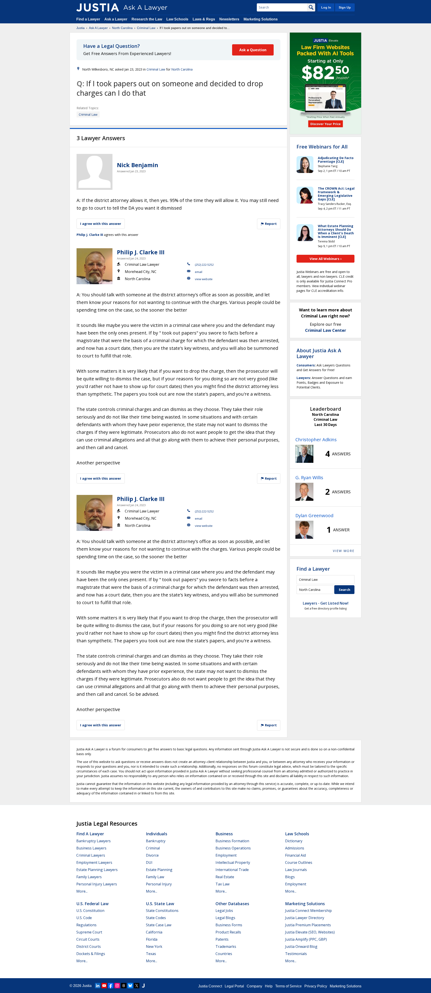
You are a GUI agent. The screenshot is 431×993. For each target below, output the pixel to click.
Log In (326, 7)
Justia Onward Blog (301, 946)
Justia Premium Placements (308, 924)
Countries (224, 953)
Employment (226, 855)
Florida (151, 939)
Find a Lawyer (88, 19)
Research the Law (147, 19)
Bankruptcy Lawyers (93, 840)
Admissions (294, 848)
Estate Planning (159, 869)
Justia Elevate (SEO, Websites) (310, 932)
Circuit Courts (87, 939)
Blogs (290, 876)
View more (343, 551)
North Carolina (122, 28)
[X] (136, 985)
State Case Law (158, 924)
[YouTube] (104, 985)
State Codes (156, 917)
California (154, 932)
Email (198, 272)
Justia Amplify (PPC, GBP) (306, 939)
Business (224, 833)
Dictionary (293, 840)
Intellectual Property (233, 862)
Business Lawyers (91, 848)
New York (154, 946)
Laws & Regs (204, 19)
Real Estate (225, 876)
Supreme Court (89, 932)
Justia (80, 28)
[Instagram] (117, 985)
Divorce (152, 855)
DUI (149, 862)
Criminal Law (146, 28)
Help (269, 986)
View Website (204, 279)
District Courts (88, 946)
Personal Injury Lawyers (96, 884)
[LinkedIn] (97, 985)
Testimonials (296, 953)
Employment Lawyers (94, 862)
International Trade (232, 869)
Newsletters (229, 19)
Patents (222, 939)
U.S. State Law (160, 903)
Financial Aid (295, 855)
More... (82, 891)
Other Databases (232, 903)
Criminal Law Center (325, 330)
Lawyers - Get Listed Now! (325, 603)
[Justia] (97, 7)
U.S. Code (84, 917)
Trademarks (226, 946)
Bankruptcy (155, 840)
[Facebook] (110, 985)
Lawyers (303, 378)
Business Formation (232, 840)
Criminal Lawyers (90, 855)
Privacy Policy (315, 986)
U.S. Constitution (90, 910)
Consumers (306, 365)
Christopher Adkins (316, 440)
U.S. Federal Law (92, 903)
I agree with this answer (100, 223)
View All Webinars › (326, 258)
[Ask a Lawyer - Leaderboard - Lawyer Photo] (304, 454)
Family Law (155, 876)
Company (254, 986)
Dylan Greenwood (314, 515)
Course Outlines (298, 862)
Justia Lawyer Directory (304, 917)
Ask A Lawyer (98, 28)
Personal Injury (159, 884)
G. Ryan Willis (309, 477)
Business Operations (233, 848)
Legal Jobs (224, 910)
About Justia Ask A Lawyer (319, 353)
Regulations (86, 924)
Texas (151, 953)
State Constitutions (162, 910)
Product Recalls (228, 932)
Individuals (156, 833)
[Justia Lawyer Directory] (143, 985)
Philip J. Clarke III (90, 235)
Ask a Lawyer (116, 19)
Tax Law (222, 884)
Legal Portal (234, 986)
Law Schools (177, 19)
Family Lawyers (89, 876)
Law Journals (296, 869)
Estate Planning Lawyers (97, 869)
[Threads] (123, 985)
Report (270, 223)
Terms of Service (288, 986)
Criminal (153, 848)
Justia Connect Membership (308, 910)
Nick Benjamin (137, 165)
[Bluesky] (130, 985)
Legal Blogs (225, 917)
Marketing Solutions (261, 19)
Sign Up (345, 7)
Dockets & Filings (90, 953)
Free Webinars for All (322, 146)
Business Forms (229, 924)
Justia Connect (210, 986)
